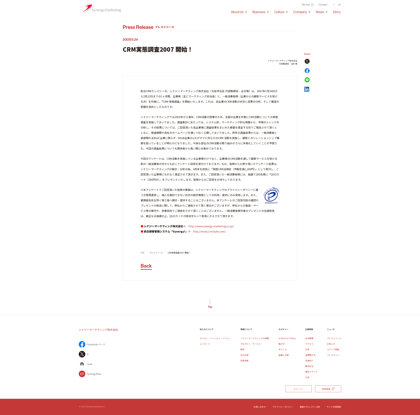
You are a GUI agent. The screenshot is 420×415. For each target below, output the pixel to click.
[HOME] (101, 9)
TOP (143, 252)
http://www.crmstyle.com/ (209, 231)
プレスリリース (156, 252)
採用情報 (326, 388)
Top (210, 306)
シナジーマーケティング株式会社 (98, 330)
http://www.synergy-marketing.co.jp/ (211, 226)
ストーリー (299, 388)
